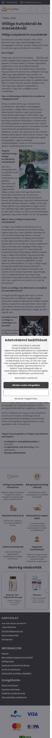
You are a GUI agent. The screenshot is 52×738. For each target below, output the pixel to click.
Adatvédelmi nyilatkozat (26, 378)
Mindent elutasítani (26, 392)
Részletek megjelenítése (26, 398)
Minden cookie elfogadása (26, 385)
